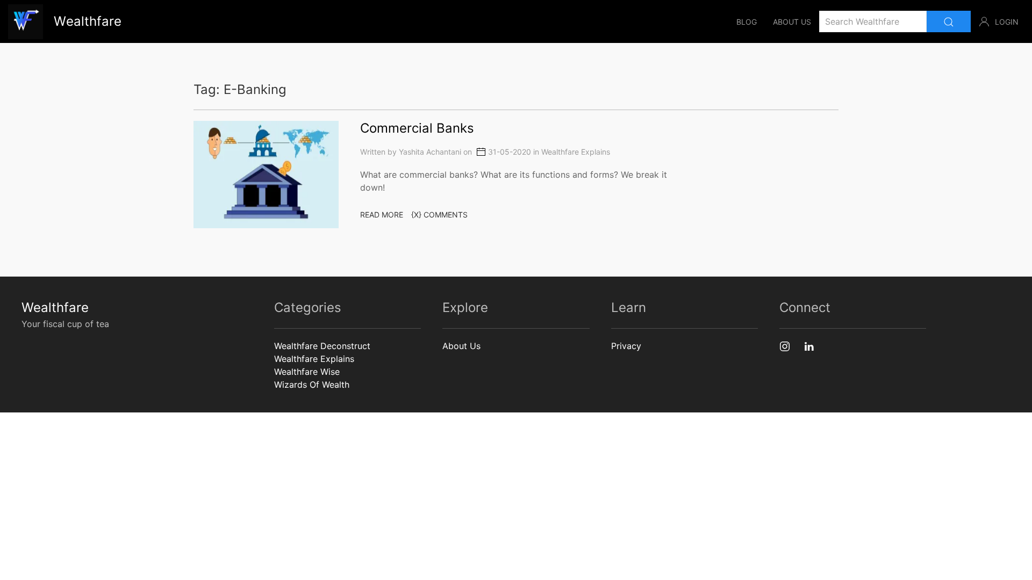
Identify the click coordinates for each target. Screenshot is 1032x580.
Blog (746, 21)
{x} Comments (439, 214)
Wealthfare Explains (575, 152)
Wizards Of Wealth (311, 384)
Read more (381, 214)
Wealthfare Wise (307, 371)
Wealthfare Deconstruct (322, 345)
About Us (792, 21)
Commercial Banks (417, 128)
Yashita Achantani (430, 152)
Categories (307, 307)
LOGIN (1007, 21)
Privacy (626, 345)
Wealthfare (55, 307)
